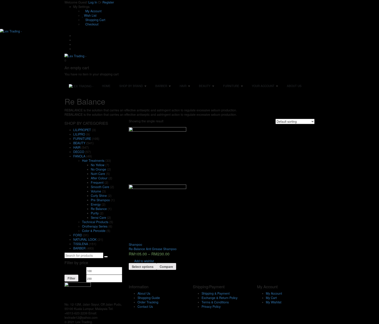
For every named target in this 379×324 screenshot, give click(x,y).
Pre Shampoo (100, 200)
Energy (96, 204)
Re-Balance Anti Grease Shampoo (153, 249)
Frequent (97, 182)
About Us (144, 293)
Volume (96, 191)
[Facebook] (74, 40)
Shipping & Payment (216, 293)
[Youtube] (74, 44)
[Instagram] (74, 48)
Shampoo (135, 244)
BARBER (79, 248)
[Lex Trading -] (11, 30)
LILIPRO (79, 134)
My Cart (271, 298)
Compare (166, 266)
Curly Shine (99, 195)
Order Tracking (148, 302)
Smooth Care (100, 187)
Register (108, 2)
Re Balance (99, 209)
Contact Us (145, 306)
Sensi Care (98, 217)
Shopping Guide (149, 298)
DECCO (78, 152)
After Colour (99, 178)
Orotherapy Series (94, 226)
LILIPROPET (82, 130)
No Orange (98, 169)
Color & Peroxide (93, 230)
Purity (95, 213)
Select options (143, 266)
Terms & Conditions (215, 302)
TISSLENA (80, 244)
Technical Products (95, 222)
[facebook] (99, 317)
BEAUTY (79, 143)
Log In (92, 2)
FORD (77, 235)
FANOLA (79, 156)
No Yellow (97, 165)
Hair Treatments (93, 160)
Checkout (91, 24)
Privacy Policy (211, 306)
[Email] (74, 35)
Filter (71, 278)
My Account (93, 11)
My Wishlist (273, 302)
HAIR (76, 147)
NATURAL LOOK (85, 239)
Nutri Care (98, 173)
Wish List (90, 15)
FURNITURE (82, 138)
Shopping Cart (94, 20)
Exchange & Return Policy (220, 298)
